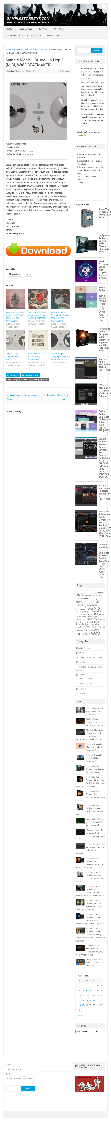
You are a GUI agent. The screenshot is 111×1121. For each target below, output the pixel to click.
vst (97, 630)
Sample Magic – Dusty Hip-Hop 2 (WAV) (13, 356)
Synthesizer (97, 624)
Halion (93, 595)
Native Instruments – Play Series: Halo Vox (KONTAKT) (94, 747)
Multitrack (88, 611)
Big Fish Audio (93, 591)
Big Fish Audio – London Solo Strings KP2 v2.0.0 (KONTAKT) (95, 722)
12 (87, 995)
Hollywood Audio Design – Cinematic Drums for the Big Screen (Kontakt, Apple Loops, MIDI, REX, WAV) (90, 934)
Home (9, 29)
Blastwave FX (80, 593)
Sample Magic (12, 380)
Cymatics (99, 593)
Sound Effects (86, 622)
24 (80, 1005)
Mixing (79, 611)
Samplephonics (81, 619)
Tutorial (43, 29)
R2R (95, 614)
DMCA (8, 1074)
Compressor (90, 593)
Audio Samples (25, 29)
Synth (87, 624)
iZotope (95, 599)
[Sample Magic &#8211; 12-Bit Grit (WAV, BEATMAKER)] (38, 340)
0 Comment (65, 71)
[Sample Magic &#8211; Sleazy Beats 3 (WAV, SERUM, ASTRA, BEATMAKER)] (60, 299)
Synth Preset (80, 627)
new (91, 614)
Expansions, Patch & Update (90, 657)
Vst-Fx (80, 634)
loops (90, 608)
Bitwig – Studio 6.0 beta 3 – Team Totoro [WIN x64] (95, 963)
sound (78, 622)
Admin (12, 71)
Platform (82, 662)
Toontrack (93, 627)
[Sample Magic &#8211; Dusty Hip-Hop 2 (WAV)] (15, 340)
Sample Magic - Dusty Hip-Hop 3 (34, 380)
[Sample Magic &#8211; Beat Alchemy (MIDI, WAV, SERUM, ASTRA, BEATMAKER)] (15, 299)
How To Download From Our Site (20, 1079)
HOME (8, 1065)
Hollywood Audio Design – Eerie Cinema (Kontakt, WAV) (95, 769)
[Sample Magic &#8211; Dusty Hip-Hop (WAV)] (60, 340)
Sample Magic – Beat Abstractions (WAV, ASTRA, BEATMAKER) (37, 315)
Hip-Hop (99, 595)
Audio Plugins (53, 35)
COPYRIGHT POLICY (14, 1069)
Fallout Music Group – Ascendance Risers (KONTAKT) (95, 711)
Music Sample (86, 683)
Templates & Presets (38, 49)
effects (79, 595)
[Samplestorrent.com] (55, 25)
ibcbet (77, 1100)
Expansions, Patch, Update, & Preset (23, 35)
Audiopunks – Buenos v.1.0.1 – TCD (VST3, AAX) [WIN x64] (95, 822)
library (92, 605)
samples (93, 619)
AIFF (77, 591)
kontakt (81, 602)
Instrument (83, 598)
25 (83, 1005)
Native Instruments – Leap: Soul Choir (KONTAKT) (94, 758)
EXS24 (87, 595)
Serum (102, 619)
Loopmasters (80, 609)
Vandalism (79, 630)
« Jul (80, 1015)
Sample (81, 675)
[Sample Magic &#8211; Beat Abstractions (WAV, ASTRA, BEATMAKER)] (38, 299)
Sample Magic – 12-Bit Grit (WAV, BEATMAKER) (37, 356)
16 (101, 995)
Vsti (88, 634)
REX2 (101, 614)
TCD (87, 627)
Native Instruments (88, 613)
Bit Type (82, 653)
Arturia (82, 591)
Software (59, 29)
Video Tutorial (89, 630)
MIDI (97, 608)
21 (94, 1000)
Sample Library (80, 616)
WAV (95, 633)
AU (86, 591)
